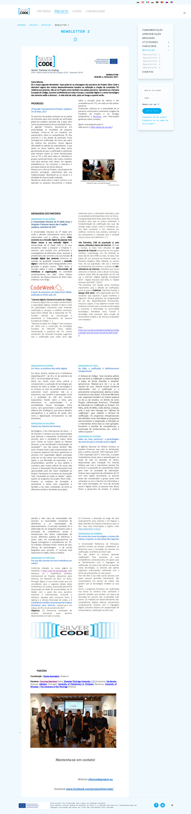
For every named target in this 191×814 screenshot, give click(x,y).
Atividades (150, 42)
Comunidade (95, 11)
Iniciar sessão (152, 111)
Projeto (61, 11)
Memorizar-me (149, 104)
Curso (77, 11)
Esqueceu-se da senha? (154, 117)
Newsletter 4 (151, 64)
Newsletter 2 (151, 57)
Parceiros (149, 46)
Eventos (147, 72)
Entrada (44, 11)
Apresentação (151, 34)
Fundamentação (152, 30)
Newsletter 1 (151, 54)
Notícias (46, 25)
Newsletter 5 (151, 67)
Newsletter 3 (151, 61)
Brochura (148, 38)
